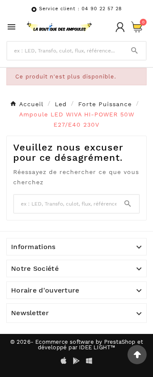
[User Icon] (120, 27)
